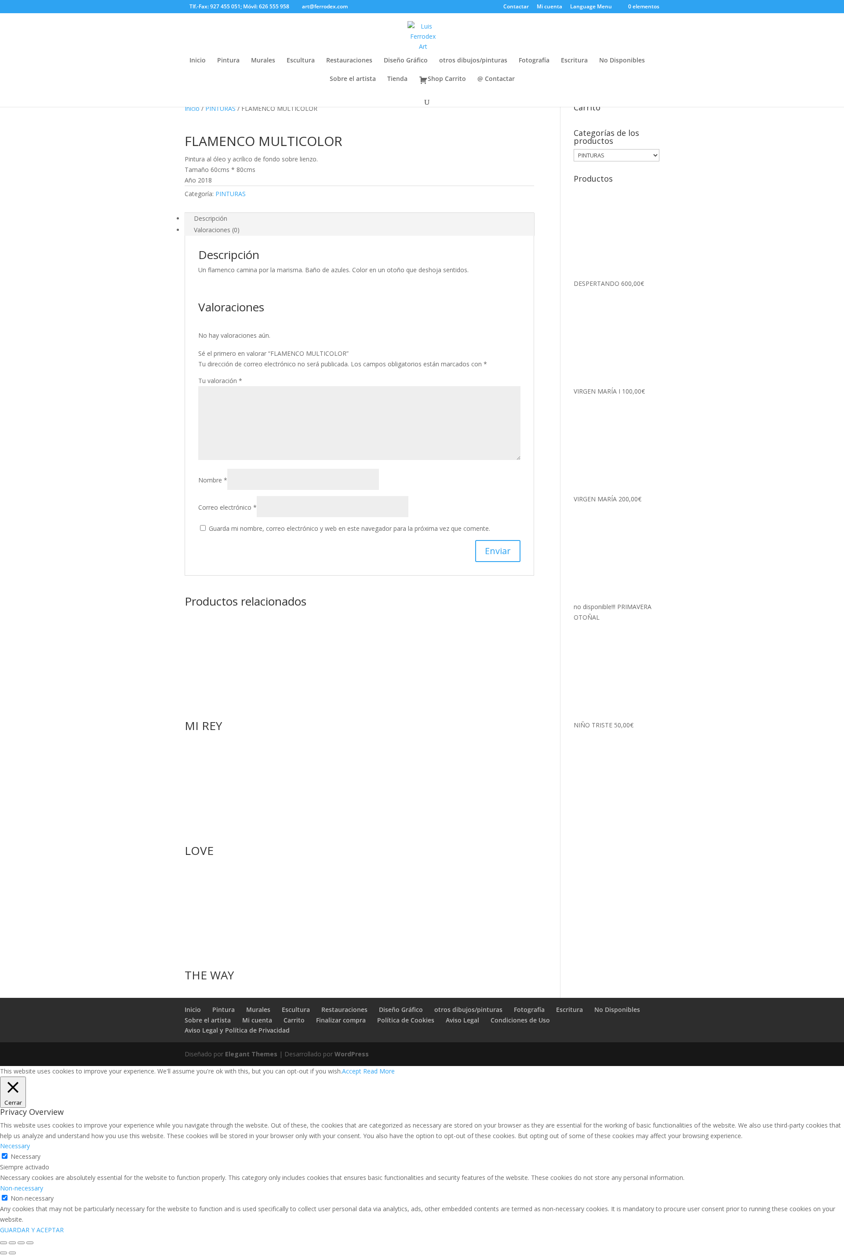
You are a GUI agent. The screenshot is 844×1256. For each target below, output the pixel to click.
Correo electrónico (227, 507)
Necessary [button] (15, 1146)
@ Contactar (496, 79)
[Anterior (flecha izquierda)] (3, 1253)
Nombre (212, 480)
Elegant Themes (251, 1054)
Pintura (228, 60)
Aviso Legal (462, 1020)
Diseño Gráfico (406, 60)
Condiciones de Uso (520, 1020)
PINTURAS (220, 108)
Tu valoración (220, 380)
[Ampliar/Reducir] (3, 1242)
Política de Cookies (405, 1020)
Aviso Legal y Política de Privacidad (237, 1030)
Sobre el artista (353, 79)
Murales (263, 60)
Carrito (294, 1020)
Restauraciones (349, 60)
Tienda (397, 79)
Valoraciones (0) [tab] (217, 230)
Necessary (25, 1156)
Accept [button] (351, 1071)
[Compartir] (21, 1242)
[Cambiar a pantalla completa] (12, 1242)
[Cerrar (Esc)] (29, 1242)
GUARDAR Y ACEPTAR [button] (32, 1230)
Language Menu (591, 7)
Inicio (197, 60)
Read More (379, 1071)
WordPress (352, 1054)
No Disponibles (622, 60)
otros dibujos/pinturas (473, 60)
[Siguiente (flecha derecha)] (12, 1253)
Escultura (301, 60)
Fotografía (534, 60)
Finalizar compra (341, 1020)
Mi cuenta (549, 7)
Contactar (516, 7)
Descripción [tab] (210, 218)
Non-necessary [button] (21, 1188)
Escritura (574, 60)
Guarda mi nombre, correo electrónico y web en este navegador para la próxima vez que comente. (349, 528)
